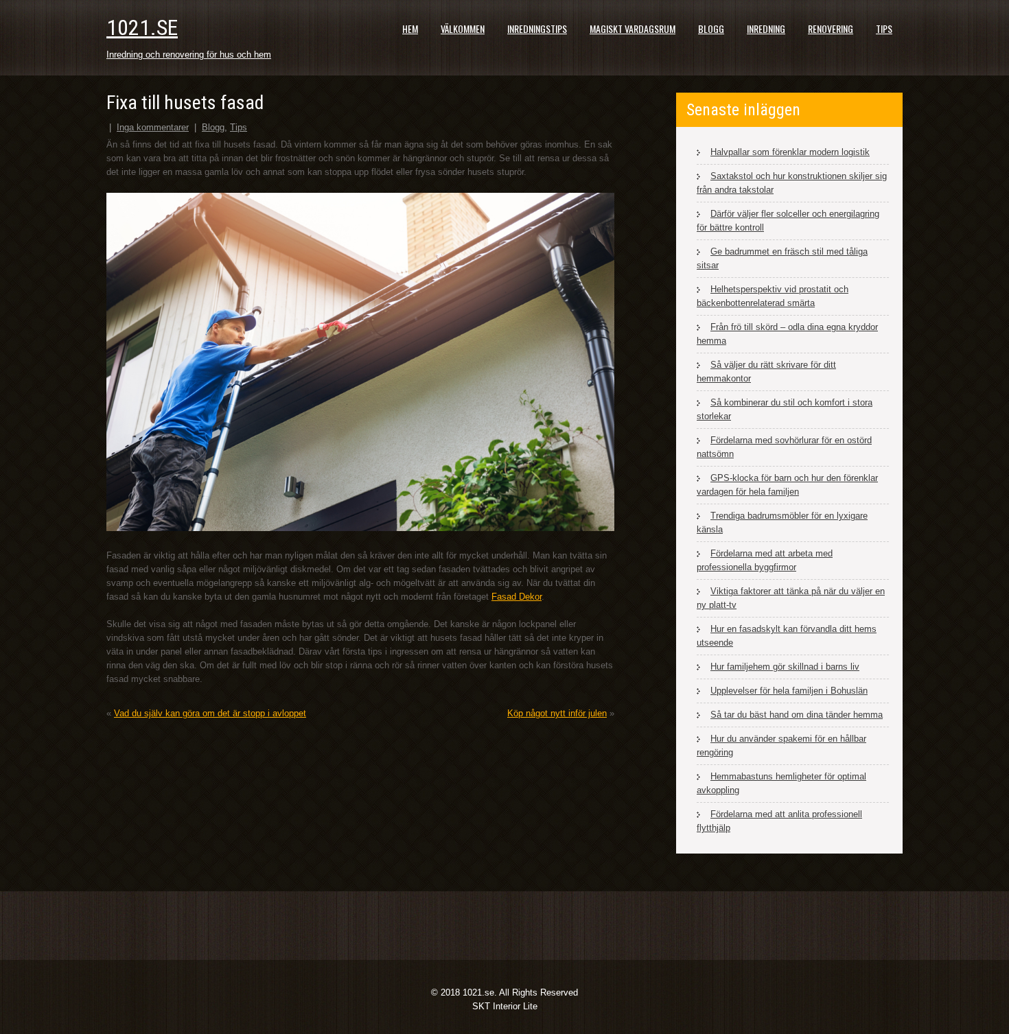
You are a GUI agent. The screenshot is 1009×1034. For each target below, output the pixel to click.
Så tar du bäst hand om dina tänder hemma (796, 714)
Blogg (711, 28)
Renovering (830, 28)
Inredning (766, 28)
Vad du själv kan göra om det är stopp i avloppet (210, 713)
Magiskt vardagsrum (632, 28)
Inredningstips (537, 28)
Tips (884, 28)
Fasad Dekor (516, 596)
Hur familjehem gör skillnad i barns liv (784, 666)
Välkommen (463, 28)
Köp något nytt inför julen (557, 713)
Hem (410, 28)
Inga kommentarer (153, 127)
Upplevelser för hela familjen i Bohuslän (789, 690)
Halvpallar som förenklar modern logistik (790, 152)
